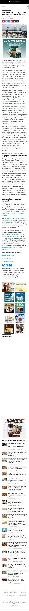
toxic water (12, 278)
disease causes (19, 270)
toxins (17, 278)
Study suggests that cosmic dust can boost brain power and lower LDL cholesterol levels (17, 573)
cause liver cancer (9, 149)
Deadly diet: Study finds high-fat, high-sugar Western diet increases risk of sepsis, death (17, 454)
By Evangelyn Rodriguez (17, 449)
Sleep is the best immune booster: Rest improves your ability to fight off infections (17, 480)
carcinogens (14, 268)
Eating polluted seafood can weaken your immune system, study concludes (17, 473)
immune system (19, 272)
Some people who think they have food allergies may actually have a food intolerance (16, 553)
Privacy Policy (14, 605)
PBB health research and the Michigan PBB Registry (13, 213)
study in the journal (16, 106)
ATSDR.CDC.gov (6, 258)
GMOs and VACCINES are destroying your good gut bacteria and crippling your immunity (17, 566)
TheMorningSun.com (8, 255)
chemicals (22, 268)
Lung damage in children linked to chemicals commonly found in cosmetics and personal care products (17, 523)
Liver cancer (11, 274)
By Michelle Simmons (17, 548)
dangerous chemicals (8, 270)
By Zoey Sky (15, 476)
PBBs (17, 274)
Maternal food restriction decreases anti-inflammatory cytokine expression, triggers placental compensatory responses (17, 446)
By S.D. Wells (15, 568)
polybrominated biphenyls (9, 276)
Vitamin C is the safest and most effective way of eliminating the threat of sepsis (17, 495)
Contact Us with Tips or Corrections (14, 598)
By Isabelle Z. (16, 464)
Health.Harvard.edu (7, 262)
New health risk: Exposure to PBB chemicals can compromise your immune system (16, 461)
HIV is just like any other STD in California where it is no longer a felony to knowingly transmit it (16, 581)
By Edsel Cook (16, 498)
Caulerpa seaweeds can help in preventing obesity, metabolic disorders (15, 502)
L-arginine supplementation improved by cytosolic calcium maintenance (17, 467)
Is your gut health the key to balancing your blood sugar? (15, 529)
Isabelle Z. (12, 18)
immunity (4, 274)
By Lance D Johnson (17, 532)
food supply (11, 272)
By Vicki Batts (15, 456)
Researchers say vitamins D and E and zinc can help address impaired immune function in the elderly (17, 488)
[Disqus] (14, 358)
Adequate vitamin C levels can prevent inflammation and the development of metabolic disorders (17, 545)
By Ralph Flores (16, 505)
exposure (5, 272)
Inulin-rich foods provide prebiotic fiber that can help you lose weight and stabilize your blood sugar (16, 510)
